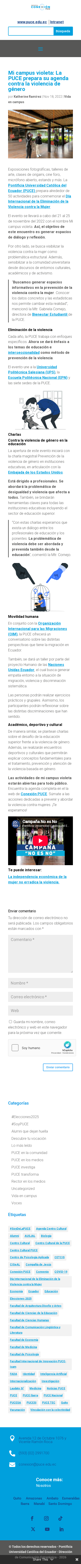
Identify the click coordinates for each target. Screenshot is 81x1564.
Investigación (50, 1381)
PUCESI (31, 1402)
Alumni (14, 1235)
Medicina (35, 1388)
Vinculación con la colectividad (50, 1409)
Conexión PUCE (34, 794)
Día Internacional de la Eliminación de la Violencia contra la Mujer (39, 201)
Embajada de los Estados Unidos (35, 472)
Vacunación (17, 1409)
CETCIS (59, 1257)
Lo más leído (21, 1145)
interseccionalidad (24, 352)
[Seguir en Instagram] (46, 1518)
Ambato (52, 1498)
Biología (46, 1235)
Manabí (39, 1504)
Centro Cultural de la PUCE (52, 1243)
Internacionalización (23, 1381)
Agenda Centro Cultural (51, 1228)
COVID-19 (60, 1271)
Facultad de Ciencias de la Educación (33, 1313)
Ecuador (33, 1291)
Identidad (29, 1374)
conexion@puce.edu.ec (37, 1464)
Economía (16, 1291)
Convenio (42, 1271)
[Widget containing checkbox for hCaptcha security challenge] (42, 1047)
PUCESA (15, 1402)
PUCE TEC (48, 1402)
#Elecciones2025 (25, 1117)
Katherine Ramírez (27, 96)
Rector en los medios (28, 1181)
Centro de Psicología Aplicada (29, 1257)
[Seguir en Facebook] (32, 1518)
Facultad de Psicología (24, 1354)
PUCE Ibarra (30, 1395)
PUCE (13, 1395)
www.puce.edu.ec (32, 22)
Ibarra (25, 1504)
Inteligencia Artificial (53, 1374)
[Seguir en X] (33, 1529)
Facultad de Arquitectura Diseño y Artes (35, 1305)
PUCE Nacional (53, 1395)
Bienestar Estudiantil (50, 314)
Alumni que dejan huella (29, 1131)
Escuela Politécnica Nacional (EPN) (38, 377)
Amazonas (33, 1498)
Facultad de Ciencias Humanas (29, 1320)
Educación (51, 1291)
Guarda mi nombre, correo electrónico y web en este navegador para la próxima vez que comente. (37, 1027)
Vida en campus (24, 1196)
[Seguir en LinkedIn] (61, 1529)
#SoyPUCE (20, 1124)
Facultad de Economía (24, 1340)
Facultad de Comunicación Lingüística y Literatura (35, 1330)
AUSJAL (30, 1235)
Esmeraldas (71, 1498)
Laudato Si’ (17, 1388)
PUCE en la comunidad (29, 1153)
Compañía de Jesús (38, 1264)
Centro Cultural (20, 1243)
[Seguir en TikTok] (60, 1518)
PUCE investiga (23, 1167)
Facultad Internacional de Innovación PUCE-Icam (38, 1364)
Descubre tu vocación (28, 1138)
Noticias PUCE (56, 1388)
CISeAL (15, 1264)
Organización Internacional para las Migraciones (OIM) (37, 628)
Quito (64, 1402)
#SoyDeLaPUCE (20, 1228)
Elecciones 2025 (21, 1298)
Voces (16, 1203)
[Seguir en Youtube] (47, 1529)
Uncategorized (23, 1188)
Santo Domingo (60, 1504)
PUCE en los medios (27, 1160)
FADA (13, 1374)
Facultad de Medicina (23, 1347)
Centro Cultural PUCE (24, 1250)
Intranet (57, 22)
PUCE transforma (25, 1174)
